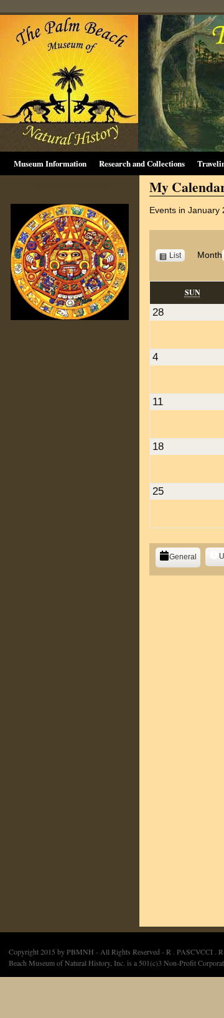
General (183, 557)
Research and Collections (142, 163)
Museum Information (50, 163)
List (177, 256)
